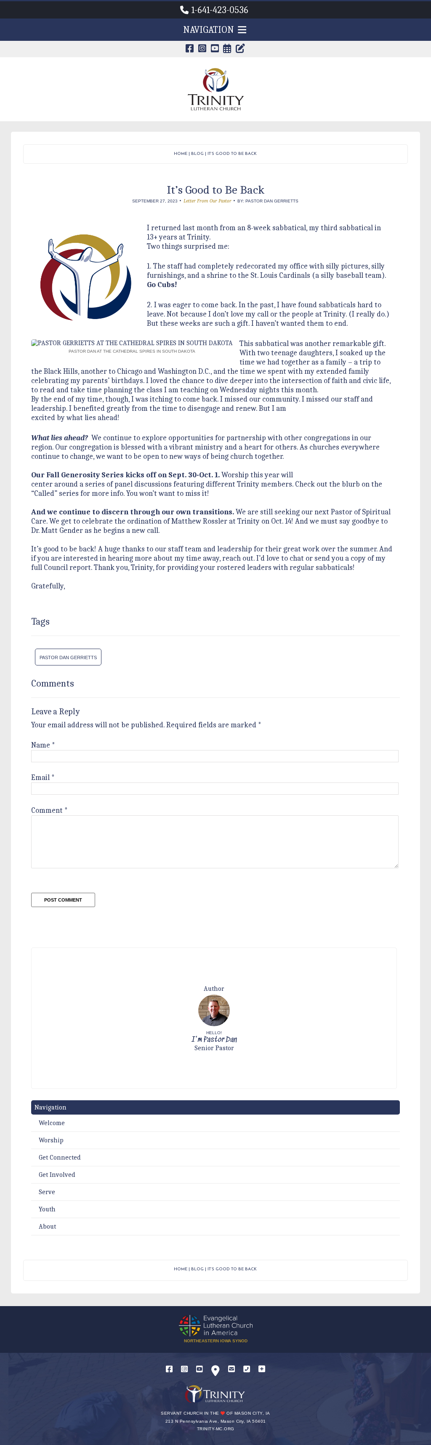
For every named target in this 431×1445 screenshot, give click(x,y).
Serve (47, 1192)
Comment (49, 810)
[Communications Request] (261, 1369)
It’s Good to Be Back (232, 154)
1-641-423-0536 (220, 10)
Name (43, 745)
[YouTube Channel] (215, 49)
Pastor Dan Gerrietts (68, 657)
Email (43, 777)
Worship (51, 1140)
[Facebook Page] (190, 49)
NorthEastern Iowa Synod (215, 1341)
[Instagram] (184, 1369)
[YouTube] (199, 1369)
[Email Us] (231, 1369)
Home (180, 154)
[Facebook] (169, 1369)
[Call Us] (246, 1369)
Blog (197, 154)
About (47, 1226)
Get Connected (60, 1157)
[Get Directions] (215, 1372)
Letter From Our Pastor (207, 201)
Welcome (52, 1123)
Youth (47, 1209)
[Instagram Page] (202, 49)
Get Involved (57, 1175)
